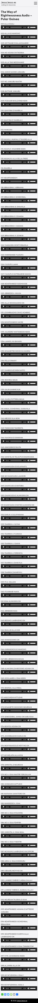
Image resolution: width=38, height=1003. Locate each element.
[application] (19, 27)
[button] (35, 3)
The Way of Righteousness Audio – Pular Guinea (16, 15)
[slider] (33, 27)
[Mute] (28, 27)
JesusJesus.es (8, 2)
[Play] (4, 27)
